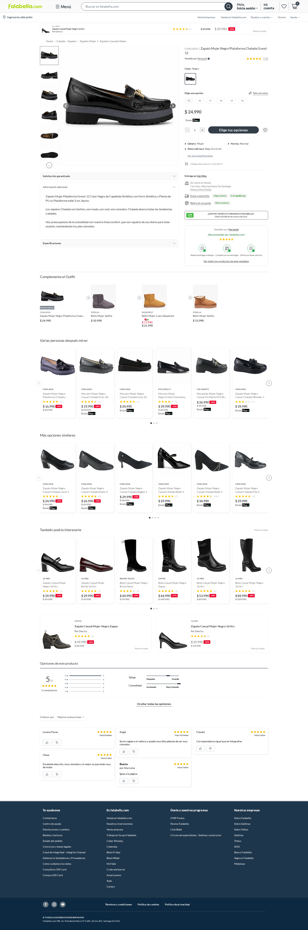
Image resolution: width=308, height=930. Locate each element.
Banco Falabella (243, 852)
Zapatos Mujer (88, 41)
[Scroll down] (49, 165)
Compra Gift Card (53, 875)
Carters (111, 886)
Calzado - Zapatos (66, 41)
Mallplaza (239, 863)
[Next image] (173, 106)
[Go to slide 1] (151, 423)
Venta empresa (115, 829)
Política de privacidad (177, 904)
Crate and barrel (116, 869)
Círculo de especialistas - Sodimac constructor (196, 835)
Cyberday (112, 846)
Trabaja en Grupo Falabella (121, 835)
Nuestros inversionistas (120, 823)
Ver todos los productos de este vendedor (226, 261)
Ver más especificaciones (200, 155)
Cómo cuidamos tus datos (57, 863)
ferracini (234, 229)
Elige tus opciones (233, 130)
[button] (157, 6)
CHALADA (191, 48)
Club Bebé (176, 829)
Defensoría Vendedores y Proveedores (64, 858)
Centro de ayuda (52, 823)
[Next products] (269, 383)
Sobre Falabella (242, 818)
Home (49, 41)
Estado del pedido (52, 840)
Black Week (113, 858)
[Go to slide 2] (154, 423)
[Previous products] (39, 383)
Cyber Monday (115, 840)
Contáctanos (50, 818)
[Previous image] (66, 106)
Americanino (114, 875)
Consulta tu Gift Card (54, 869)
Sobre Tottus (241, 829)
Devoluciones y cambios (56, 829)
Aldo (109, 880)
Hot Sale (111, 863)
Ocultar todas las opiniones (154, 703)
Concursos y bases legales (57, 846)
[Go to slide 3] (157, 423)
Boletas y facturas (52, 835)
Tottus (237, 840)
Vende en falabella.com (119, 818)
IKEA (237, 846)
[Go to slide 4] (158, 517)
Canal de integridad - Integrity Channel (64, 852)
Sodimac (239, 835)
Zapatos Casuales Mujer (113, 41)
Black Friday (113, 852)
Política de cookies (148, 904)
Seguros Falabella (243, 858)
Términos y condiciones (118, 904)
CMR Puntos (177, 818)
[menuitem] (259, 17)
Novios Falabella (179, 823)
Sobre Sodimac (242, 823)
